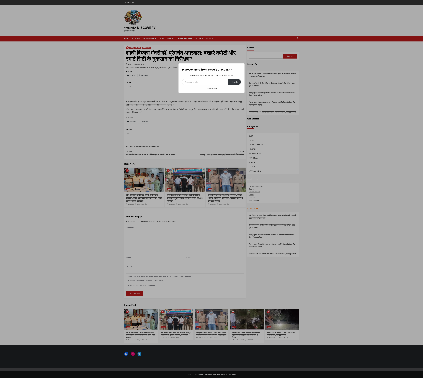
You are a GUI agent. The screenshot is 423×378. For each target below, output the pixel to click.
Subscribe (234, 82)
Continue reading (212, 88)
